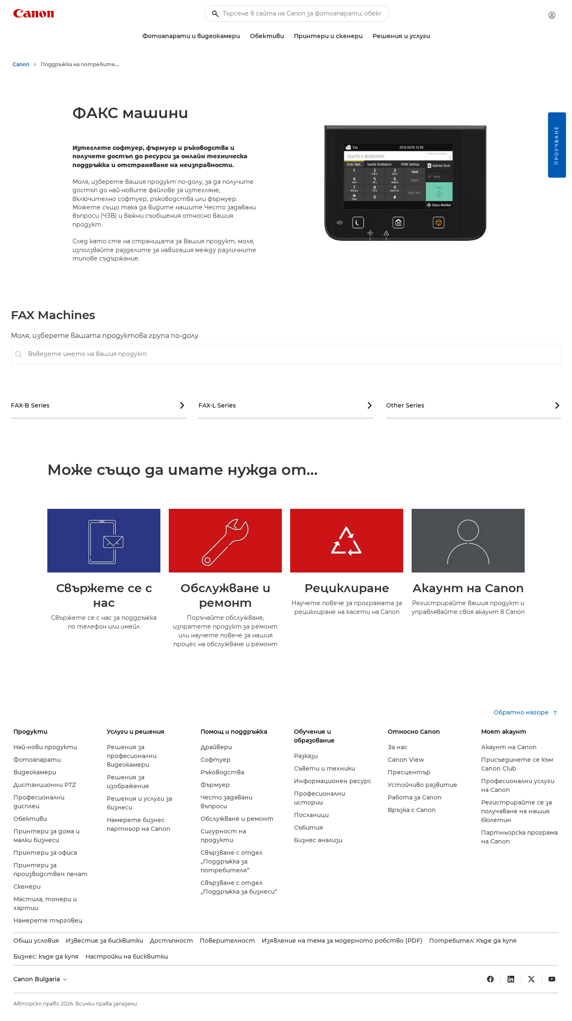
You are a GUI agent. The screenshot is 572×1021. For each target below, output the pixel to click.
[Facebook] (490, 979)
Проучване (556, 145)
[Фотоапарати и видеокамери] (243, 36)
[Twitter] (531, 979)
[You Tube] (552, 979)
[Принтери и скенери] (366, 36)
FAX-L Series (285, 405)
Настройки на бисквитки (126, 956)
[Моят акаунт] (552, 15)
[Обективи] (287, 36)
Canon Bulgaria (37, 979)
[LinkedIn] (511, 979)
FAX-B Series (98, 405)
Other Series (473, 405)
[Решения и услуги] (433, 36)
